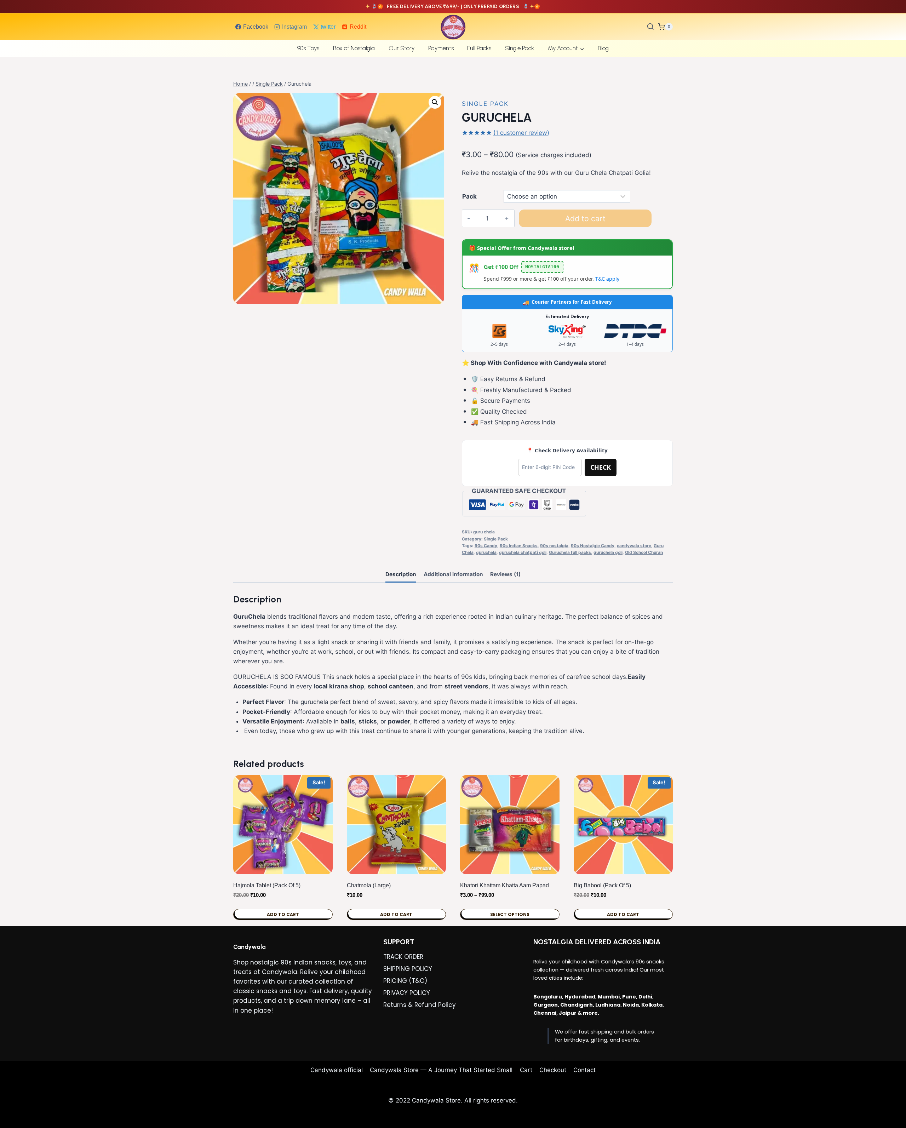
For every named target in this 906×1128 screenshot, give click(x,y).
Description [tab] (400, 574)
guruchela (486, 552)
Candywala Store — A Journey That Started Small (441, 1069)
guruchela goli (608, 552)
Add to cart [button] (283, 914)
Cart (526, 1069)
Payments (441, 48)
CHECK (600, 467)
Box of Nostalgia (354, 48)
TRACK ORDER (403, 956)
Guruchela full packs (570, 552)
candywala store (634, 545)
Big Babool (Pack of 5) (602, 885)
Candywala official (336, 1069)
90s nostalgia (554, 545)
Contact (584, 1069)
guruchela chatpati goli (522, 552)
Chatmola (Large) (369, 885)
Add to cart (585, 218)
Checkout (552, 1069)
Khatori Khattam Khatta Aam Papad (504, 885)
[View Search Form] (650, 27)
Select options (509, 914)
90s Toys (308, 48)
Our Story (401, 48)
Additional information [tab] (453, 574)
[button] (435, 102)
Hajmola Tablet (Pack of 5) (266, 885)
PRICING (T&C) (405, 981)
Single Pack (519, 48)
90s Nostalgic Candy (592, 545)
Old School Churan (644, 552)
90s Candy (486, 545)
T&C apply (607, 278)
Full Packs (479, 48)
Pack (469, 196)
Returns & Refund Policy (419, 1005)
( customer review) (521, 132)
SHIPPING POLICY (407, 968)
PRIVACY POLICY (406, 993)
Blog (603, 48)
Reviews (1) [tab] (505, 574)
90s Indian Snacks (519, 545)
